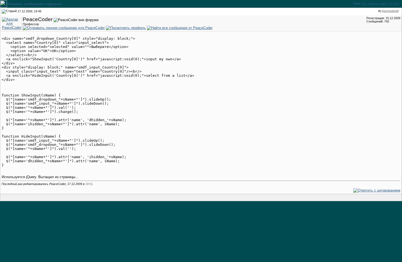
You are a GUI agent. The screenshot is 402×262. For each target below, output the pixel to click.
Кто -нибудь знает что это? (380, 3)
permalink (390, 11)
